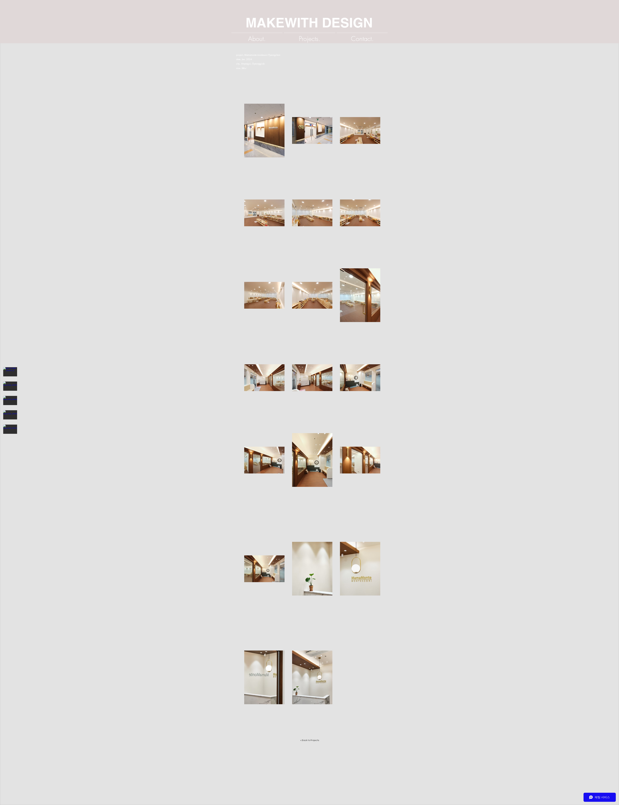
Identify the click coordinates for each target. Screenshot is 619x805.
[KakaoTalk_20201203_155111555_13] (10, 429)
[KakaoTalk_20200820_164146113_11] (10, 401)
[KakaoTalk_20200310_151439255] (10, 386)
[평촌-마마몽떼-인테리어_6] (10, 372)
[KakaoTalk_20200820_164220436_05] (10, 415)
